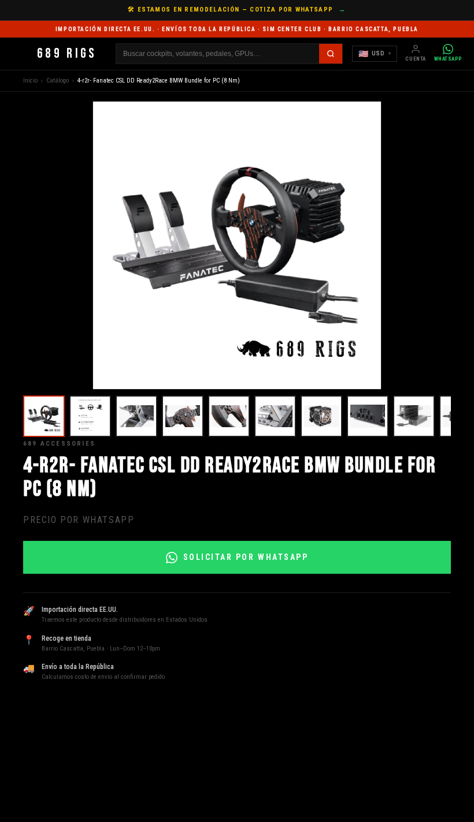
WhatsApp (448, 59)
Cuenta (415, 59)
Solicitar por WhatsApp (245, 557)
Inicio (30, 80)
